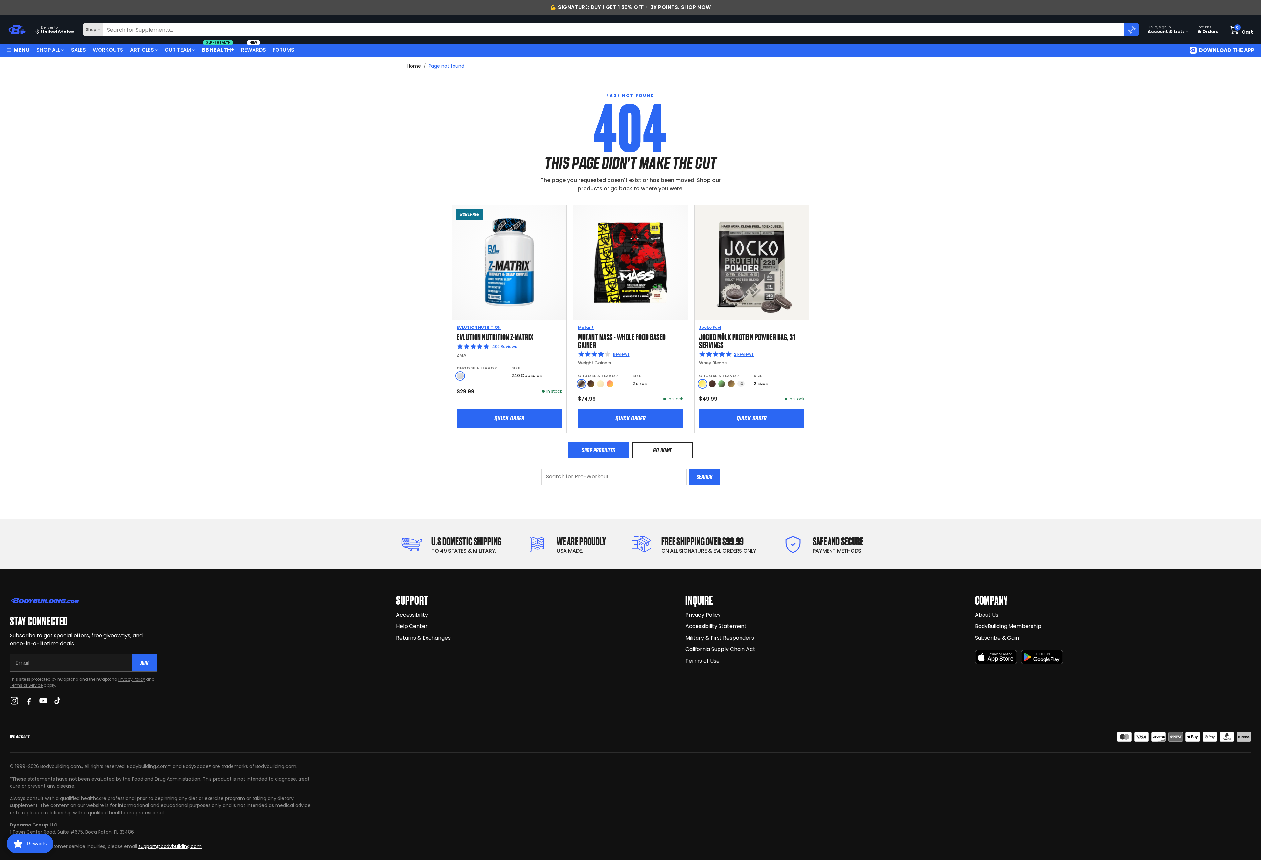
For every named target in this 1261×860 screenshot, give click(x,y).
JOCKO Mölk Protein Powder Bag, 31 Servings (747, 340)
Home (414, 66)
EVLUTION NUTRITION (479, 327)
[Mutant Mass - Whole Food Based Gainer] (630, 262)
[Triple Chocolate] (590, 383)
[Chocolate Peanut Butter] (731, 383)
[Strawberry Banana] (610, 383)
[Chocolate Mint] (721, 383)
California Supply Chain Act (720, 649)
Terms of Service (26, 685)
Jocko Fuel (710, 327)
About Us (986, 615)
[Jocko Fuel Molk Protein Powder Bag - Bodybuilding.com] (752, 262)
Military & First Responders (719, 638)
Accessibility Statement (716, 626)
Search (705, 476)
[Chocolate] (712, 383)
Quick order (509, 418)
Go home (662, 450)
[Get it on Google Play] (1042, 657)
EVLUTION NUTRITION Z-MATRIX (495, 336)
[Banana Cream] (702, 383)
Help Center (412, 626)
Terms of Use (702, 661)
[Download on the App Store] (996, 657)
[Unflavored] (460, 376)
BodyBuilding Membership (1008, 626)
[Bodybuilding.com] (16, 29)
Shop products (598, 450)
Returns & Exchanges (423, 638)
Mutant (586, 327)
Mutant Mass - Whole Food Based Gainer (622, 340)
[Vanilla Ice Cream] (600, 383)
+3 (741, 383)
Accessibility (412, 615)
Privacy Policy (131, 679)
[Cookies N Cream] (581, 383)
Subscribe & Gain (997, 638)
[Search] (1131, 29)
